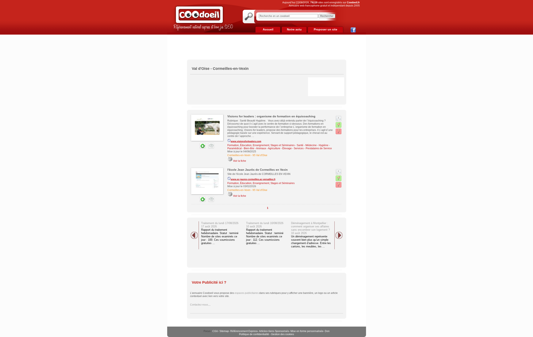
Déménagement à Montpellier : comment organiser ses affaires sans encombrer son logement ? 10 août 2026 (310, 228)
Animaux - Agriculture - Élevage (274, 148)
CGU (215, 331)
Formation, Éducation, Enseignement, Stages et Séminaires (261, 145)
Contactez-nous (199, 304)
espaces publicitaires (247, 293)
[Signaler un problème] (210, 147)
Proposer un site (325, 29)
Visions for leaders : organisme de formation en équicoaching (271, 116)
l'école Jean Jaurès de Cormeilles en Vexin (257, 169)
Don (327, 331)
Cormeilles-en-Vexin (238, 155)
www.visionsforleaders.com (246, 141)
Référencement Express (244, 331)
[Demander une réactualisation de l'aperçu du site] (197, 147)
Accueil (268, 29)
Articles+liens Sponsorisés (274, 331)
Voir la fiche (239, 160)
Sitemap (224, 331)
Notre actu (294, 29)
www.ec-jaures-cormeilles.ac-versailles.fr (253, 179)
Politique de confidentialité (254, 334)
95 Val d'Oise (260, 155)
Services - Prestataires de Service (313, 148)
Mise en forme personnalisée (306, 331)
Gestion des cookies (282, 334)
